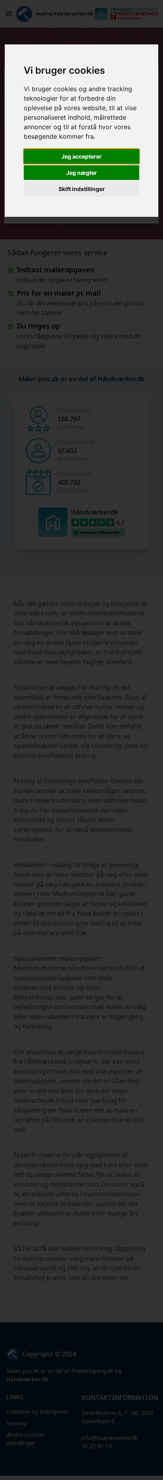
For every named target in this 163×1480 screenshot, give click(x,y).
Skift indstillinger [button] (82, 188)
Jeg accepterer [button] (81, 156)
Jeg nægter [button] (81, 172)
